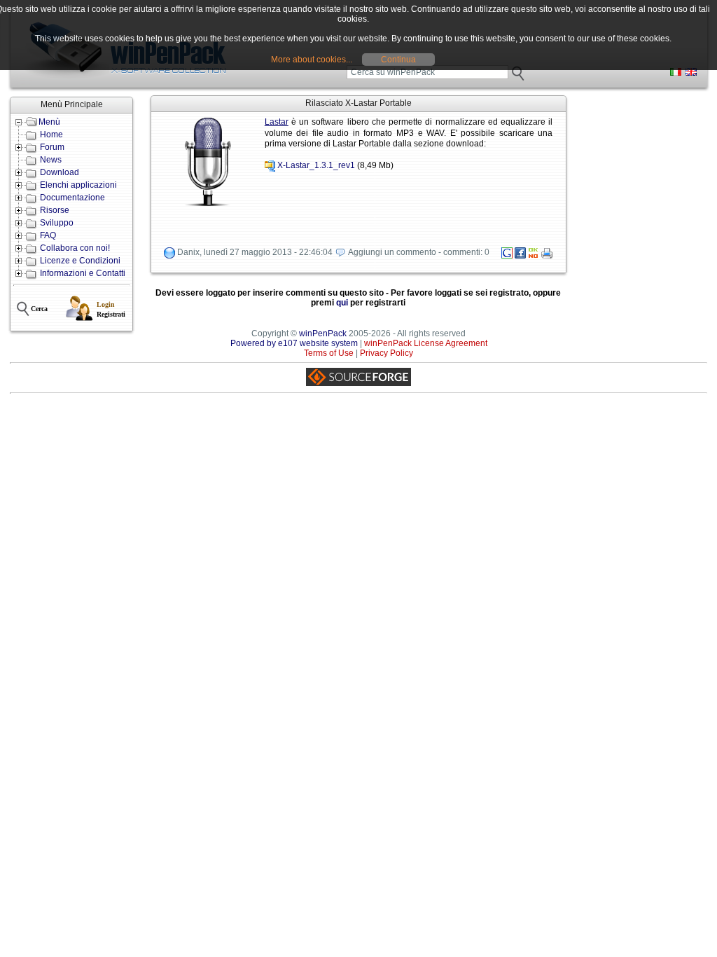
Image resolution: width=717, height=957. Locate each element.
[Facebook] (520, 256)
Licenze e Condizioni (80, 261)
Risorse (54, 210)
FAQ (48, 235)
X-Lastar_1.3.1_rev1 (316, 166)
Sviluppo (57, 223)
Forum (52, 147)
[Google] (507, 256)
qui (342, 303)
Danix (188, 252)
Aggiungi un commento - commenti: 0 (418, 252)
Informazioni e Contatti (82, 273)
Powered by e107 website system (294, 343)
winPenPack (323, 333)
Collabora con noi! (75, 248)
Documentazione (72, 197)
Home (51, 134)
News (51, 160)
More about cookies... (311, 59)
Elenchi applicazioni (78, 185)
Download (59, 172)
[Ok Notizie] (533, 256)
